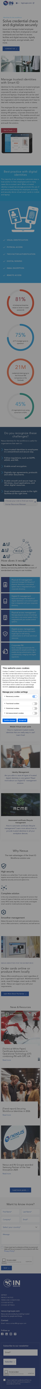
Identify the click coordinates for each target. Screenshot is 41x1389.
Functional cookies (12, 703)
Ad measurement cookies (15, 713)
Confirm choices (9, 720)
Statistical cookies (12, 708)
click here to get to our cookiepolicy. (21, 687)
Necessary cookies (12, 696)
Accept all (22, 720)
